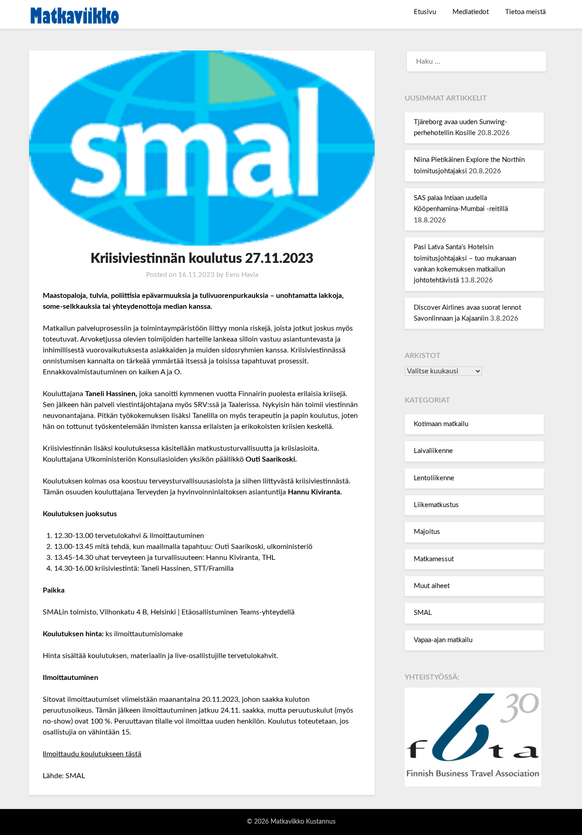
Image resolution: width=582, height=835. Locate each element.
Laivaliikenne (433, 451)
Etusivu (425, 12)
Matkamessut (434, 559)
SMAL (423, 612)
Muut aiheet (432, 586)
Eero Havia (242, 275)
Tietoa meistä (525, 12)
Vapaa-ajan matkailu (443, 640)
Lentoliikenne (434, 478)
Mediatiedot (470, 12)
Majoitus (427, 531)
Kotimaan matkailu (441, 424)
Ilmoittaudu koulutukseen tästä (92, 754)
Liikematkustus (436, 505)
